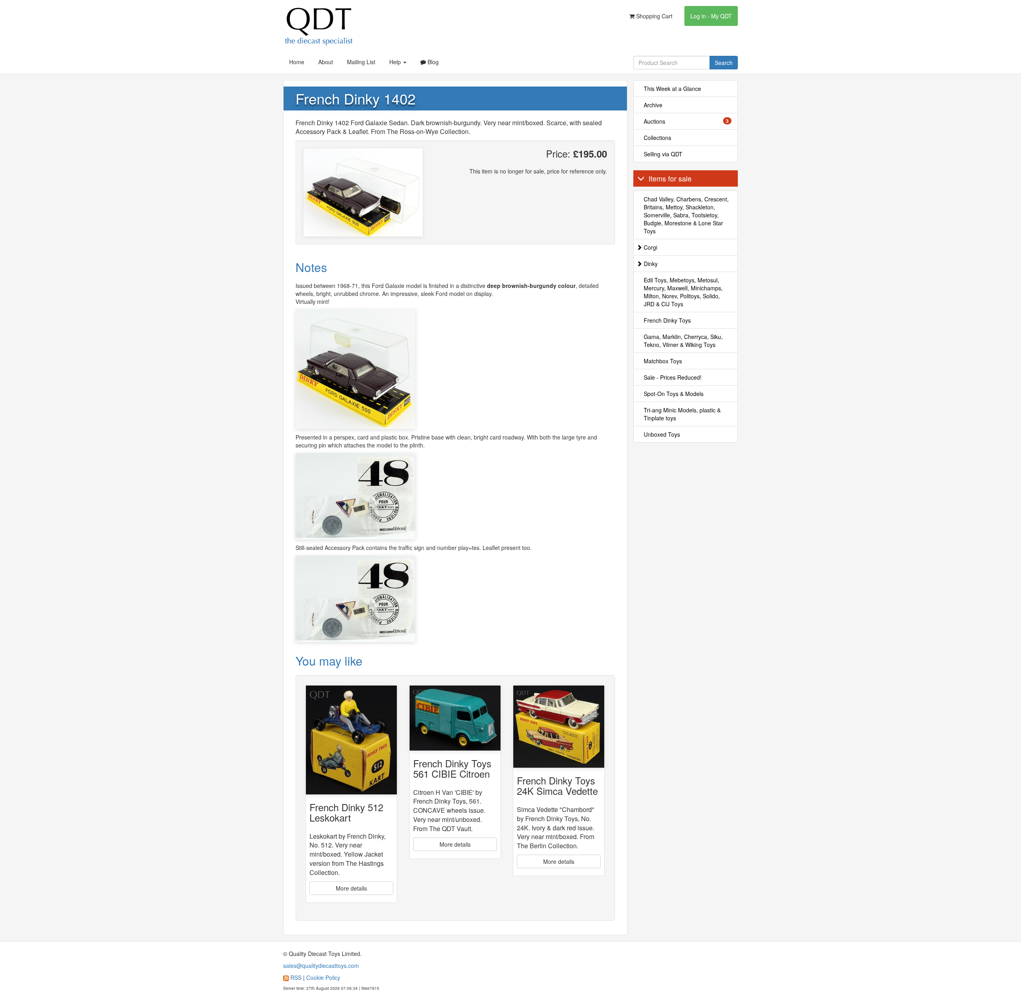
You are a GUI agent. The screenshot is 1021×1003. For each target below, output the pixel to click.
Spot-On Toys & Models (674, 394)
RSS (296, 977)
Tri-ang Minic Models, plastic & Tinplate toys (682, 414)
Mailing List (361, 62)
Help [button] (395, 62)
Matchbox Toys (663, 361)
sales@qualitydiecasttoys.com (321, 966)
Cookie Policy (323, 977)
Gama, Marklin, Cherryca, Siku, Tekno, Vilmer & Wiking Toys (683, 341)
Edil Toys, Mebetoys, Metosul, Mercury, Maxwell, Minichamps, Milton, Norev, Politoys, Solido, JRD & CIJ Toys (683, 292)
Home (296, 62)
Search (724, 63)
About (325, 62)
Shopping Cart (653, 16)
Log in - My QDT (711, 16)
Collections (657, 138)
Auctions (686, 121)
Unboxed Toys (662, 434)
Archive (653, 105)
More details (351, 888)
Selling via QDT (663, 154)
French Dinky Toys (667, 320)
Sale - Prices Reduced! (673, 377)
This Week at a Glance (672, 89)
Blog (432, 62)
